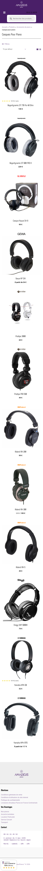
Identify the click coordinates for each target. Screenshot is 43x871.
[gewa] (22, 234)
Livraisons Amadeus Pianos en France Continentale (19, 803)
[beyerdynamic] (22, 58)
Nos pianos (5, 812)
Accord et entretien (7, 814)
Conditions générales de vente (11, 795)
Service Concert (6, 820)
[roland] (22, 407)
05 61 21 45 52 (31, 12)
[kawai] (22, 176)
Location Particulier (8, 817)
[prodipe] (22, 291)
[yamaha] (22, 638)
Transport (4, 822)
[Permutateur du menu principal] (4, 12)
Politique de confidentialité (10, 800)
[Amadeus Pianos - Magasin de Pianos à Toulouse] (21, 774)
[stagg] (22, 580)
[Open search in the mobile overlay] (21, 18)
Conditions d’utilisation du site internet (14, 797)
